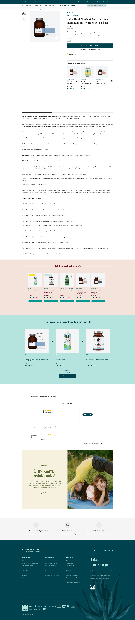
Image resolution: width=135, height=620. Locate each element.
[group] (73, 77)
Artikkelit (98, 1)
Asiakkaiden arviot (49, 568)
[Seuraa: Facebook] (94, 551)
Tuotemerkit (90, 1)
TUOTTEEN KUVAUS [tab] (37, 110)
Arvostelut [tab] (34, 396)
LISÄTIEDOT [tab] (98, 110)
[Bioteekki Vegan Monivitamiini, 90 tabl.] (87, 72)
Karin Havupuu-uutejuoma (66, 288)
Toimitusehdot (69, 560)
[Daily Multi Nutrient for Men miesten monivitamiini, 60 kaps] (98, 280)
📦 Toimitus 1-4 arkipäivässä (32, 1)
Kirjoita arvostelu (87, 414)
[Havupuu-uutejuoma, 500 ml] (67, 280)
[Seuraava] (42, 2)
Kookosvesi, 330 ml (60, 359)
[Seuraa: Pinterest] (105, 551)
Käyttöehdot (69, 570)
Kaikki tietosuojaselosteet (72, 575)
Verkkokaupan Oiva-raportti (73, 582)
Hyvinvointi (35, 5)
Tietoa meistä (25, 560)
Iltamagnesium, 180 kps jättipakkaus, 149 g (97, 359)
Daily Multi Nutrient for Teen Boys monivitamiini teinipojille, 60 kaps (36, 360)
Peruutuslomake (70, 565)
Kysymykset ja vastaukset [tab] (48, 396)
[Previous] (68, 81)
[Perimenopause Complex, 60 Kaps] (102, 72)
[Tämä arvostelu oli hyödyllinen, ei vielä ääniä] (100, 443)
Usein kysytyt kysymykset (51, 563)
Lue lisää (69, 41)
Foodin (30, 288)
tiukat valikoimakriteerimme (41, 534)
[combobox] (95, 5)
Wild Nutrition (72, 15)
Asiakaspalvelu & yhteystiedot (52, 560)
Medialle (24, 577)
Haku (46, 570)
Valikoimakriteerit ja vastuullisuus (30, 563)
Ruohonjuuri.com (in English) (52, 575)
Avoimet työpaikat (26, 568)
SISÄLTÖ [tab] (67, 110)
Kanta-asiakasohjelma (107, 1)
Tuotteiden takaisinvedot (72, 585)
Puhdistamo (47, 288)
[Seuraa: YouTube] (109, 551)
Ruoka (41, 5)
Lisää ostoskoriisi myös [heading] (76, 63)
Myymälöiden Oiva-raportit (72, 580)
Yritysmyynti (25, 570)
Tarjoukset (51, 5)
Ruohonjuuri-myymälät (27, 565)
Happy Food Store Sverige (51, 572)
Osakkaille (24, 575)
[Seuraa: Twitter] (98, 551)
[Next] (111, 81)
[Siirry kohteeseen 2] (24, 19)
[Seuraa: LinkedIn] (112, 551)
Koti (46, 5)
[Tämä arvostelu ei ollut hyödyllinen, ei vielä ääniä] (102, 443)
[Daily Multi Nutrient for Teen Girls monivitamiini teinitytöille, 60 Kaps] (73, 72)
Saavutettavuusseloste (71, 577)
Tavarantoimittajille (26, 572)
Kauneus (28, 5)
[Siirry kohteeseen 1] (24, 13)
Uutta (23, 5)
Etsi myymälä (81, 1)
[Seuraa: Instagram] (101, 551)
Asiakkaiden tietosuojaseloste (73, 572)
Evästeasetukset (70, 568)
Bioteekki (83, 79)
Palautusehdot (69, 563)
